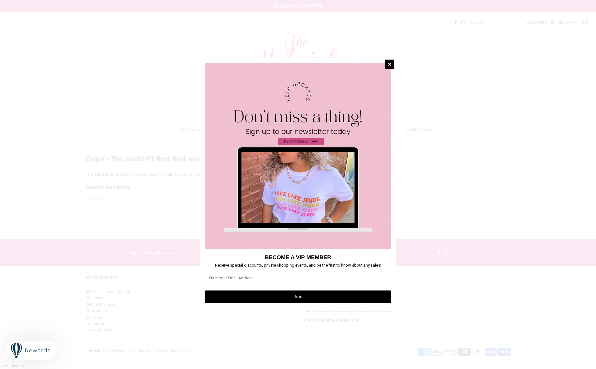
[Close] (389, 64)
